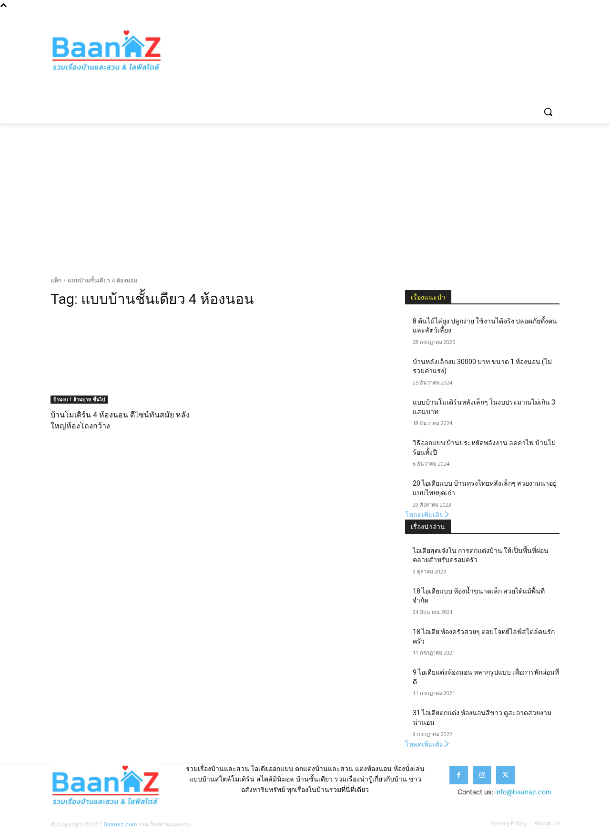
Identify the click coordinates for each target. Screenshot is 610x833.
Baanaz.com (120, 824)
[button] (548, 111)
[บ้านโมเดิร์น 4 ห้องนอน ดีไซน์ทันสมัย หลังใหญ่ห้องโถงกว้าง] (128, 360)
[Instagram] (527, 16)
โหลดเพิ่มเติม (424, 514)
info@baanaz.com (523, 792)
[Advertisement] (305, 194)
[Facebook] (514, 16)
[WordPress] (554, 16)
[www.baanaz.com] (127, 50)
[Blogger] (501, 16)
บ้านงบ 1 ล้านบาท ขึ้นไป (79, 399)
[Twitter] (540, 16)
